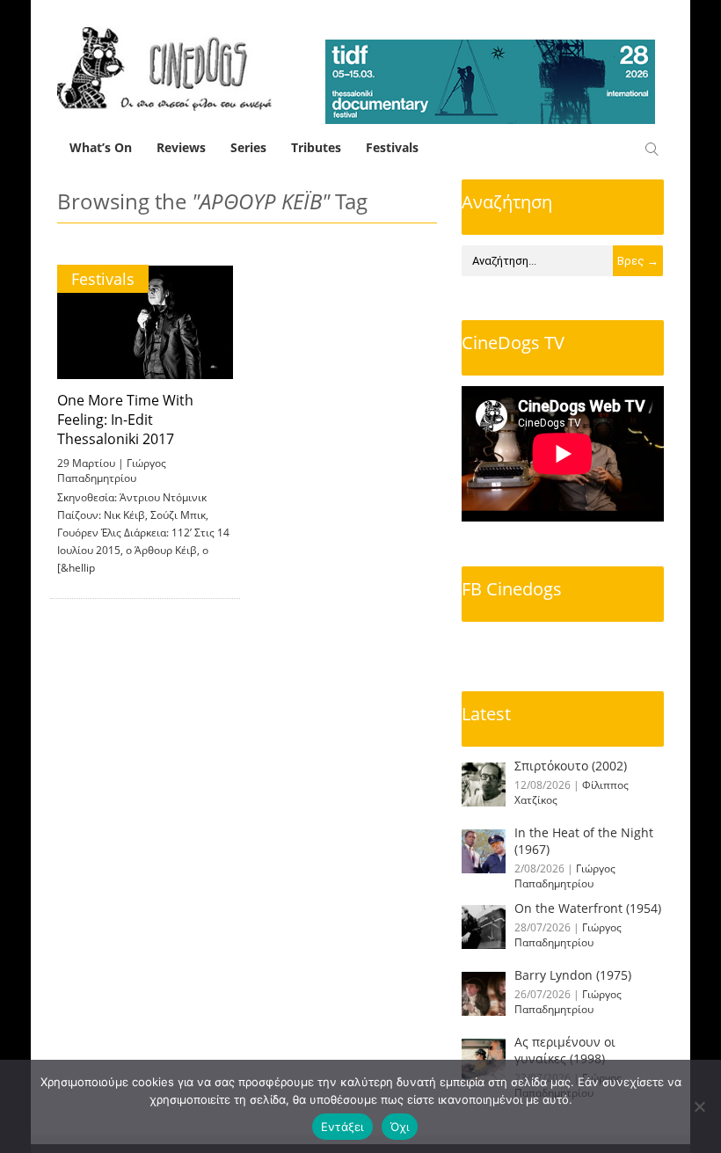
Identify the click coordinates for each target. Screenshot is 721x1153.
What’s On (100, 147)
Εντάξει (342, 1127)
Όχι (400, 1127)
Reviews (181, 147)
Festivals (392, 147)
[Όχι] (699, 1106)
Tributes (316, 147)
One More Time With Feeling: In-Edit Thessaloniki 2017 (125, 419)
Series (248, 147)
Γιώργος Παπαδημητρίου (111, 470)
